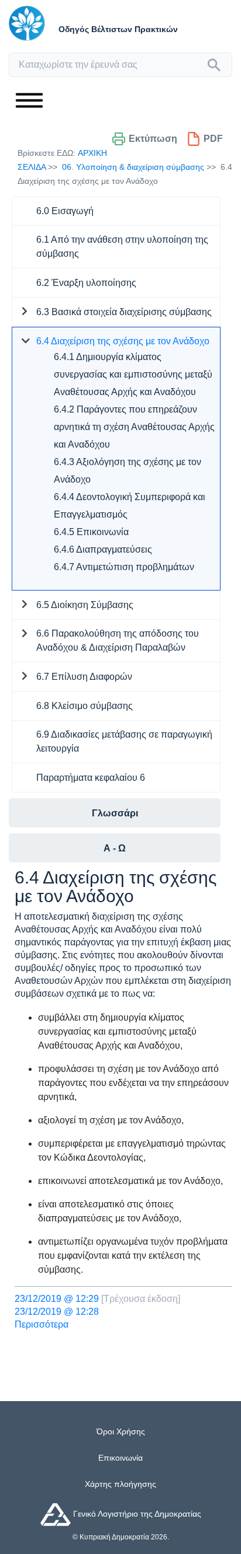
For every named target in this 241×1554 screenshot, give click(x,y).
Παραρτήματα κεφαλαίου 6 (90, 778)
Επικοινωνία (120, 1457)
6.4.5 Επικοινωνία (91, 532)
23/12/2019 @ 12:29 (57, 1299)
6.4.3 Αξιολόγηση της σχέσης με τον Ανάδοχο (127, 470)
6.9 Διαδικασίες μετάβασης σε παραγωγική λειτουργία (124, 741)
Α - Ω (115, 848)
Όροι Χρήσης (121, 1431)
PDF (213, 139)
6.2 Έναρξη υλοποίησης (86, 283)
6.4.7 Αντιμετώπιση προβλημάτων (124, 567)
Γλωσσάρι (115, 813)
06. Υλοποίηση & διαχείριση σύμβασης (133, 167)
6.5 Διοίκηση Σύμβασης (84, 605)
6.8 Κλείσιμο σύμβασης (84, 706)
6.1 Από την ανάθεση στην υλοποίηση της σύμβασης (122, 247)
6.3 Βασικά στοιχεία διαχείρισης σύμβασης (124, 312)
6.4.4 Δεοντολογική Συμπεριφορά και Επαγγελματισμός (129, 505)
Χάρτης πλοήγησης (120, 1484)
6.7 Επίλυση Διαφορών (84, 677)
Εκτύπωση (153, 139)
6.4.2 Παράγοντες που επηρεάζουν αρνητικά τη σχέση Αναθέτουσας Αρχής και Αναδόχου (134, 426)
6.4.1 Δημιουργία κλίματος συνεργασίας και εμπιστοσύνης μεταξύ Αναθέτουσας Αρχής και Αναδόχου (133, 374)
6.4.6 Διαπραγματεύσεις (103, 549)
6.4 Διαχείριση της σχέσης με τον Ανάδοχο (122, 341)
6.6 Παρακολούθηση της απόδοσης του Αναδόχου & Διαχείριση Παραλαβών (117, 640)
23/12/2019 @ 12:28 (57, 1311)
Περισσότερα (41, 1324)
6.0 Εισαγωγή (65, 211)
